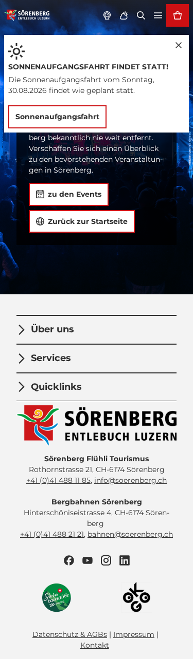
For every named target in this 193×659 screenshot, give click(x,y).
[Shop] (177, 15)
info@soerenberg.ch (130, 480)
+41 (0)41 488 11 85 (58, 480)
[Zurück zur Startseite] (27, 15)
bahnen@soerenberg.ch (130, 534)
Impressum (133, 634)
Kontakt (94, 645)
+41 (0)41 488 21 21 (52, 534)
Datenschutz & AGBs (69, 634)
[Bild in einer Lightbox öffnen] (96, 425)
